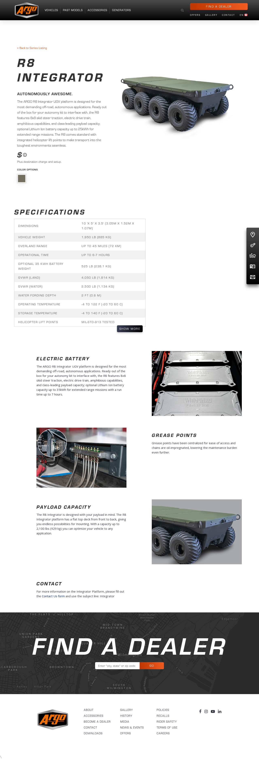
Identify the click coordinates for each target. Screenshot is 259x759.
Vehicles (51, 10)
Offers (195, 15)
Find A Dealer (219, 6)
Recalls (163, 715)
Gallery (211, 15)
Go (152, 666)
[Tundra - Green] (21, 178)
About (88, 709)
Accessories (97, 10)
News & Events (132, 727)
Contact (228, 15)
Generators (121, 10)
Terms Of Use (167, 727)
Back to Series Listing (32, 48)
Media (124, 721)
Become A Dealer (97, 721)
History (126, 715)
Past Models (73, 10)
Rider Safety (167, 721)
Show (129, 329)
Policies (163, 709)
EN (242, 15)
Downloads (93, 733)
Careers (163, 733)
